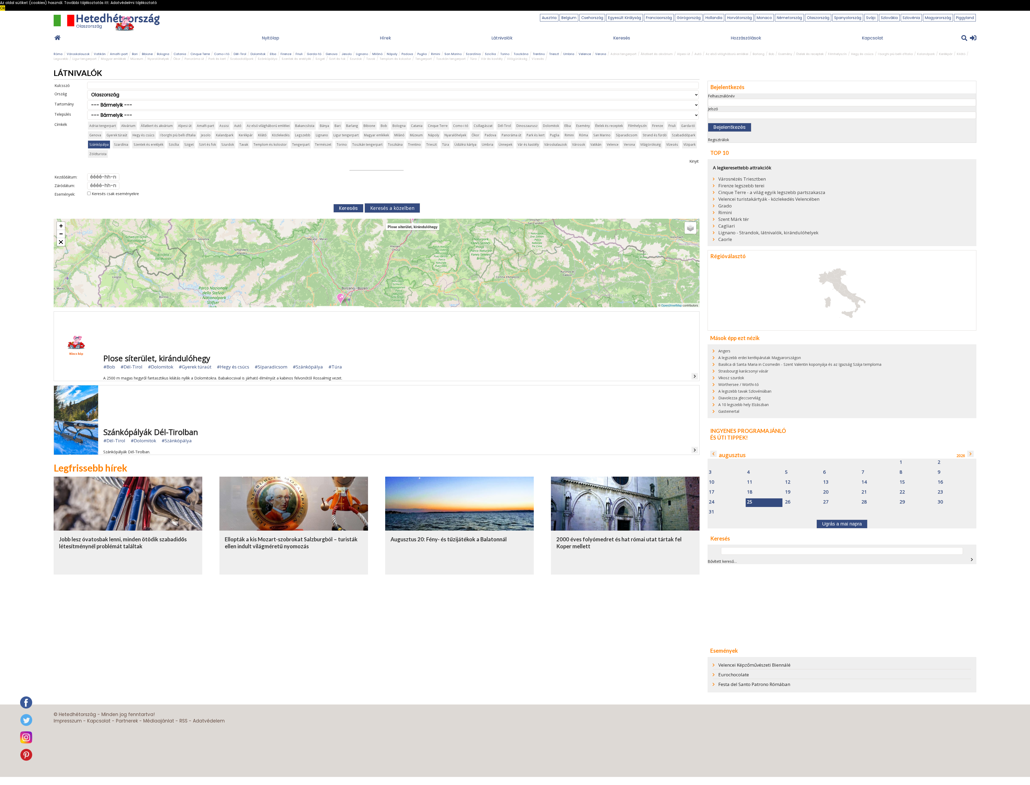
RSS (183, 721)
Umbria (568, 54)
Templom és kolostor (395, 59)
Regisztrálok (718, 139)
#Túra (335, 367)
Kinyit (694, 161)
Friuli (299, 54)
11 (749, 482)
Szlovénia (911, 17)
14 (864, 482)
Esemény (785, 54)
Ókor (176, 59)
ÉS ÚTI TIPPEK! (729, 437)
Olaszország (818, 17)
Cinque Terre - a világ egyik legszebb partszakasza (771, 192)
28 (864, 502)
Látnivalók (502, 38)
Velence (585, 54)
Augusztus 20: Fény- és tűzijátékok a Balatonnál (449, 539)
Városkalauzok (78, 54)
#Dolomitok (160, 367)
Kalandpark (926, 54)
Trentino (539, 54)
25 (749, 502)
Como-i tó (221, 54)
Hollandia (713, 17)
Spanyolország (847, 17)
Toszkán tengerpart (451, 59)
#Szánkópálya (308, 367)
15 (902, 482)
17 (711, 492)
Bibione (147, 54)
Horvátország (739, 17)
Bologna (163, 54)
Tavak (370, 59)
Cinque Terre (200, 54)
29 (902, 502)
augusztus (732, 455)
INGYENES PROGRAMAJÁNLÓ (748, 431)
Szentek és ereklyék (296, 59)
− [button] (61, 234)
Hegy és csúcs (862, 54)
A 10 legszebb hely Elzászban (743, 404)
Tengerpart (423, 59)
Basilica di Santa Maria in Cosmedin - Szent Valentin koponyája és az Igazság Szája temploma (799, 364)
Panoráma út (194, 59)
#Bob (109, 367)
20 (826, 492)
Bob (771, 54)
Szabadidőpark (241, 59)
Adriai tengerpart (623, 54)
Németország (789, 17)
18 (749, 492)
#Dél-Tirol (131, 367)
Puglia (422, 54)
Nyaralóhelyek (158, 59)
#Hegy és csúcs (233, 367)
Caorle (725, 239)
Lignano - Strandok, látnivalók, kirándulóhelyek (768, 232)
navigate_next (970, 454)
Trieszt (554, 54)
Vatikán (100, 54)
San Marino (453, 54)
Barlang (758, 54)
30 (940, 502)
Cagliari (726, 226)
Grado (725, 206)
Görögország (689, 17)
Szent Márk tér (733, 219)
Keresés (621, 38)
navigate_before (713, 454)
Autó (697, 54)
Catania (180, 54)
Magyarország (938, 17)
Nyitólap (270, 38)
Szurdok (356, 59)
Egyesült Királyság (624, 17)
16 (940, 482)
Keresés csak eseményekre (115, 193)
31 (711, 512)
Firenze (286, 54)
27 (826, 502)
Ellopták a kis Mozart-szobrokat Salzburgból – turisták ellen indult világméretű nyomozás (291, 542)
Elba (273, 54)
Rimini (435, 54)
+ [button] (61, 225)
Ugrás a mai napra (842, 524)
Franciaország (659, 17)
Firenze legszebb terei (741, 185)
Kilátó (961, 54)
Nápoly (392, 54)
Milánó (377, 54)
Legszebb (61, 59)
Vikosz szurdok (731, 377)
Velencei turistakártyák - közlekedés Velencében (768, 199)
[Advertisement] (842, 605)
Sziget (320, 59)
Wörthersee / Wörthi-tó (738, 384)
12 (787, 482)
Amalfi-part (119, 54)
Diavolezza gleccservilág (739, 397)
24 (711, 502)
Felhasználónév (721, 95)
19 (787, 492)
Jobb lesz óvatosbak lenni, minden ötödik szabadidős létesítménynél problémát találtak (123, 542)
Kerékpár (945, 54)
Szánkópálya (267, 59)
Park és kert (217, 59)
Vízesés (538, 59)
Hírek (385, 38)
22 (902, 492)
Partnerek (127, 721)
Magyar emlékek (113, 59)
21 (864, 492)
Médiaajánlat (158, 721)
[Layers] (690, 228)
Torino (504, 54)
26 (787, 502)
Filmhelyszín (837, 54)
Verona (600, 54)
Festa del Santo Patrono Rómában (754, 684)
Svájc (871, 17)
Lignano (362, 54)
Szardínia (473, 54)
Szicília (490, 54)
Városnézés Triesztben (742, 179)
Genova (331, 54)
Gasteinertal (728, 411)
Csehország (592, 17)
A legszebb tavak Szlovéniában (744, 391)
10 (711, 482)
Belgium (568, 17)
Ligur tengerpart (84, 59)
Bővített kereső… (722, 561)
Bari (135, 54)
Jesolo (347, 54)
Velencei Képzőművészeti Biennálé (754, 665)
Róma (58, 54)
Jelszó (713, 108)
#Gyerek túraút (195, 367)
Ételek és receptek (810, 54)
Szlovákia (889, 17)
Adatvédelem (209, 721)
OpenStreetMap (671, 305)
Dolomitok (258, 54)
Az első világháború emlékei (727, 54)
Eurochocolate (733, 674)
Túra (473, 59)
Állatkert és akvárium (657, 54)
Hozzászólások (746, 38)
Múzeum (136, 59)
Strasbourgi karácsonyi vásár (743, 371)
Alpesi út (683, 54)
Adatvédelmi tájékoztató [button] (134, 2)
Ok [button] (2, 8)
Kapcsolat (872, 38)
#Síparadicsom (271, 367)
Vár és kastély (492, 59)
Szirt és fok (337, 59)
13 (826, 482)
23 (940, 492)
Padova (407, 54)
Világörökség (517, 59)
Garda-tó (314, 54)
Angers (724, 350)
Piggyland (965, 17)
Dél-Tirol (240, 54)
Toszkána (521, 54)
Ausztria (549, 17)
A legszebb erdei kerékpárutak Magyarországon (759, 357)
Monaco (764, 17)
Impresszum (68, 721)
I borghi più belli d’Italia (895, 54)
